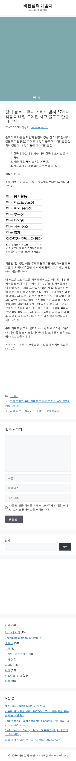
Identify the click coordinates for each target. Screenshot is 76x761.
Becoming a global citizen (21, 638)
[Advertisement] (38, 55)
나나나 (14, 396)
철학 (7, 681)
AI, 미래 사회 (12, 632)
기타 (7, 659)
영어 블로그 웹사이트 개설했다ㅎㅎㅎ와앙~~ (36, 411)
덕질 (7, 670)
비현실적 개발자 (38, 5)
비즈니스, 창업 (13, 675)
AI (8, 648)
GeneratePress (58, 755)
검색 (7, 540)
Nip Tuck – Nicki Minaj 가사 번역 (25, 706)
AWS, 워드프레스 (17, 654)
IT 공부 (9, 643)
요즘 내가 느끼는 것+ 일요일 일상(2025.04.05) (33, 739)
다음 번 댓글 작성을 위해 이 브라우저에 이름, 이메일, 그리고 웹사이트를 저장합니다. (38, 507)
